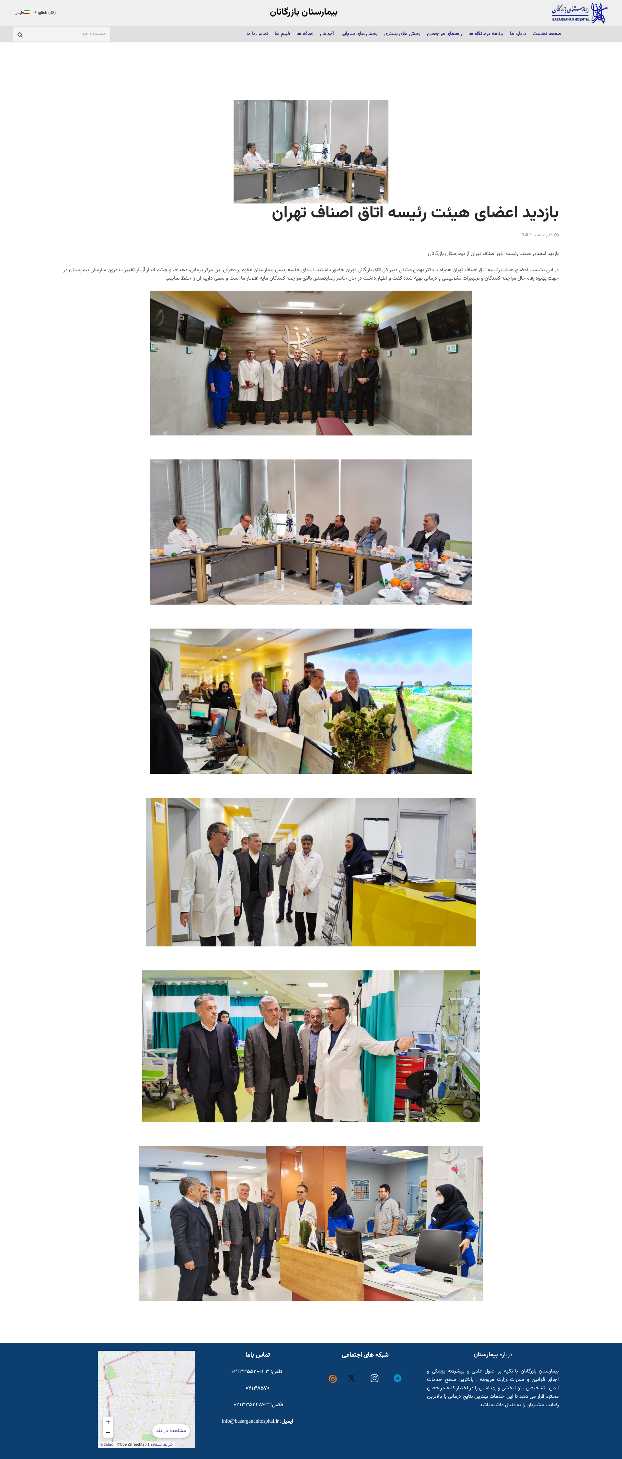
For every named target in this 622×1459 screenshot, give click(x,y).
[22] (579, 13)
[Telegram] (397, 1378)
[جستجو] (20, 35)
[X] (352, 1378)
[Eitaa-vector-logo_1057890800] (333, 1379)
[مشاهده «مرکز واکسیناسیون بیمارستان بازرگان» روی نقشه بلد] (146, 1399)
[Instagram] (374, 1378)
